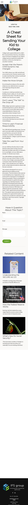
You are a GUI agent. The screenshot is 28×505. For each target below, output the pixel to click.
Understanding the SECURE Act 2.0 (11, 276)
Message (4, 229)
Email (3, 221)
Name (3, 212)
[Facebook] (13, 493)
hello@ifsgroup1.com (14, 498)
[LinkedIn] (15, 493)
